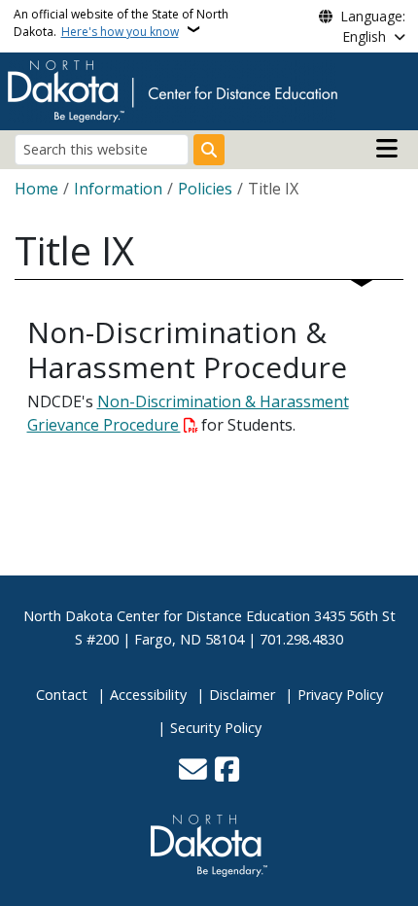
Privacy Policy (340, 694)
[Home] (172, 89)
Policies (205, 188)
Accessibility (148, 694)
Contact (61, 694)
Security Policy (215, 727)
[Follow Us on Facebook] (227, 770)
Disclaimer (242, 694)
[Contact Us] (193, 770)
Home (36, 188)
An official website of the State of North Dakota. (121, 23)
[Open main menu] (386, 148)
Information (118, 188)
